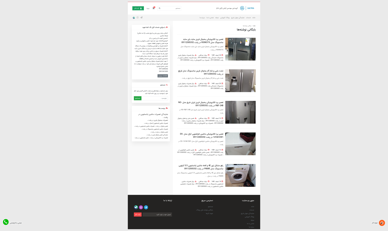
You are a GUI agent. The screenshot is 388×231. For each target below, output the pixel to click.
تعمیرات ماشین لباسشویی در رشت (144, 126)
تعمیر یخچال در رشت (162, 126)
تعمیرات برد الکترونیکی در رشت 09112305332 (194, 60)
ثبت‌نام (136, 8)
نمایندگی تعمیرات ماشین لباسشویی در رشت (153, 116)
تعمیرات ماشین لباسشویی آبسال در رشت (156, 123)
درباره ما (202, 17)
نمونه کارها (209, 213)
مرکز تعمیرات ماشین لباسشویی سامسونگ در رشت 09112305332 (202, 182)
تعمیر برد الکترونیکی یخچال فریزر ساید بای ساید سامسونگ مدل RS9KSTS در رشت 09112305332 (202, 41)
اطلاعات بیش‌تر (162, 76)
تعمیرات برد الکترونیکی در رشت (159, 138)
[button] (153, 8)
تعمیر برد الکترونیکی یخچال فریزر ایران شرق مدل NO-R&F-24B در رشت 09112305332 (200, 104)
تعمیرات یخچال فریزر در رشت (158, 120)
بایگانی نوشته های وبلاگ (204, 210)
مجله (217, 17)
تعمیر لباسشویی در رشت (142, 138)
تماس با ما (210, 17)
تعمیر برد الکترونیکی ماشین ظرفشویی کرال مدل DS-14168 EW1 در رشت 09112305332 (201, 135)
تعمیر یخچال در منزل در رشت (159, 132)
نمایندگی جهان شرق (237, 17)
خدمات (248, 17)
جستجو (137, 98)
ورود (147, 8)
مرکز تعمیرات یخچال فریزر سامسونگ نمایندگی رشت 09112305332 (200, 56)
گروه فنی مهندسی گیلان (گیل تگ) (227, 8)
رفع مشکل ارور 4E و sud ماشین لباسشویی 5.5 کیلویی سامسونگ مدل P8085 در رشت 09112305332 (201, 167)
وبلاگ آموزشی (225, 17)
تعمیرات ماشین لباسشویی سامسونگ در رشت (155, 129)
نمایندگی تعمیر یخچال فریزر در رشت (157, 135)
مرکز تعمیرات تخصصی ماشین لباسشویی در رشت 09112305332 (201, 185)
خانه (253, 17)
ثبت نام (137, 214)
